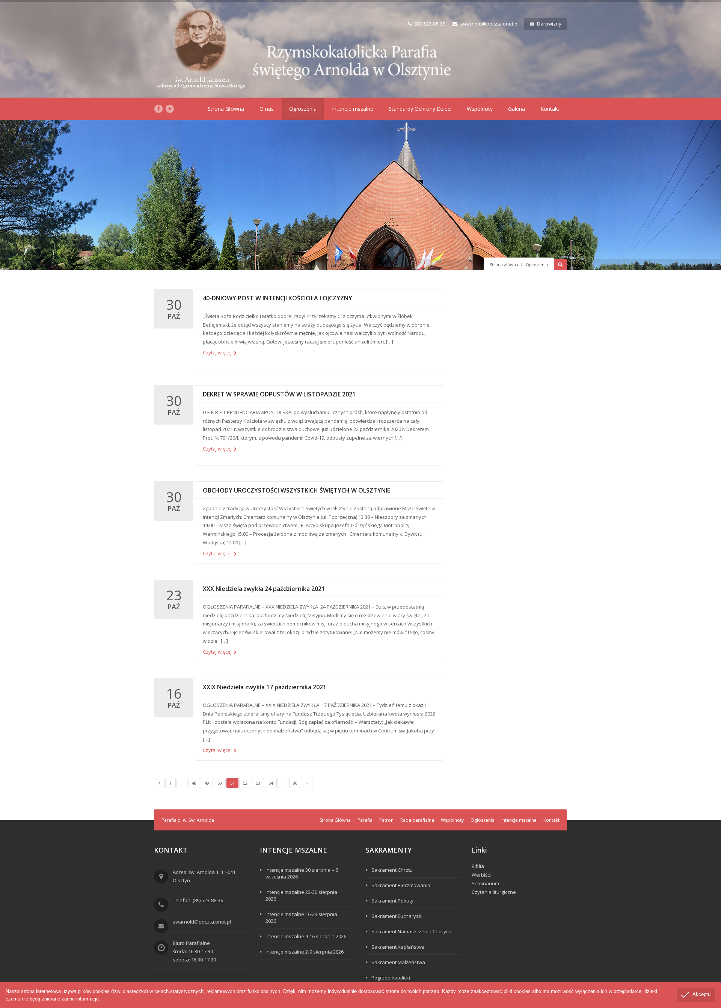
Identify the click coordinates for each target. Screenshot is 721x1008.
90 (295, 783)
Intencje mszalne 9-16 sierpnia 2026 (305, 936)
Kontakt (550, 108)
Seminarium (485, 883)
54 (270, 783)
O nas (266, 108)
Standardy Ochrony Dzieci (420, 108)
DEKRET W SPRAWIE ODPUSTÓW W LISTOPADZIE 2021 (279, 394)
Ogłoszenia (303, 108)
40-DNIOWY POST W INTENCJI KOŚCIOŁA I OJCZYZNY (277, 298)
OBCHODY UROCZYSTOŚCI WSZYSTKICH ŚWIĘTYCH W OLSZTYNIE (296, 490)
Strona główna (504, 264)
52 (245, 783)
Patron (386, 820)
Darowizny (549, 23)
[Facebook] (158, 108)
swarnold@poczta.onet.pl (489, 23)
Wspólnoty (480, 108)
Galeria (516, 108)
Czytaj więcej (218, 352)
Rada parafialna (417, 820)
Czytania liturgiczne (494, 892)
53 (258, 783)
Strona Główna (226, 108)
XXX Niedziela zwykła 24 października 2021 (264, 589)
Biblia (478, 866)
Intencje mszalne (352, 108)
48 (194, 783)
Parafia (365, 820)
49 (207, 783)
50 (219, 783)
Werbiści (481, 874)
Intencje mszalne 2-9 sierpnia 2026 (304, 951)
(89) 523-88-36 (430, 23)
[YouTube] (169, 108)
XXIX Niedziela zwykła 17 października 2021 (264, 687)
